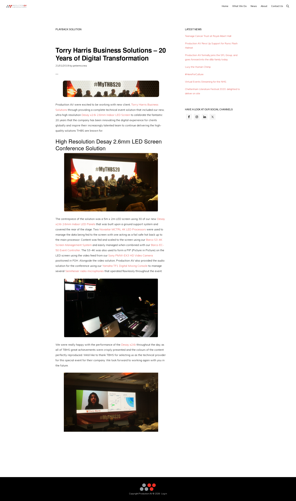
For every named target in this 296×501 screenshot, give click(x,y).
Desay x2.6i (128, 344)
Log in (164, 493)
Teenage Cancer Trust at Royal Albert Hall (208, 35)
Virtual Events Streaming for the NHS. (206, 81)
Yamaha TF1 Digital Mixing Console (125, 266)
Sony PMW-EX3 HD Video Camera (130, 255)
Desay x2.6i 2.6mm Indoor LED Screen (106, 115)
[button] (287, 6)
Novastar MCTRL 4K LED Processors (122, 229)
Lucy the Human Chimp (198, 66)
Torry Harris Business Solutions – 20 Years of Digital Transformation (111, 53)
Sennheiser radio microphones (84, 271)
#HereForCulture (194, 74)
